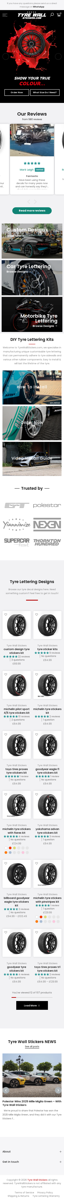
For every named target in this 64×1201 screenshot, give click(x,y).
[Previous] (5, 56)
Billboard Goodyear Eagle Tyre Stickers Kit (17, 901)
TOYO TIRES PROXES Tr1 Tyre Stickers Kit (47, 969)
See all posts (32, 1046)
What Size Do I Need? (45, 92)
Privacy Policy (45, 1192)
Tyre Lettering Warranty (46, 1196)
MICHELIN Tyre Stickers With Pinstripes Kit (47, 900)
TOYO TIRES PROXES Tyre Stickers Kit (16, 771)
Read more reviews (32, 210)
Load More (30, 1005)
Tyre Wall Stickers (17, 645)
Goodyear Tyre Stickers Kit (16, 969)
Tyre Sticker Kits (47, 649)
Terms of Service (24, 1192)
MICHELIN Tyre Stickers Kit (47, 711)
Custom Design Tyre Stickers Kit (17, 651)
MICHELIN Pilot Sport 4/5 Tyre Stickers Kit (17, 711)
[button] (29, 201)
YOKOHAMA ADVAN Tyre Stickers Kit (47, 831)
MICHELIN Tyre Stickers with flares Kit (16, 831)
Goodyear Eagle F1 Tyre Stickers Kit (47, 771)
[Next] (58, 56)
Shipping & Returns (18, 1196)
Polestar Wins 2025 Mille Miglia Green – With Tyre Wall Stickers (31, 1103)
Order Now (17, 92)
